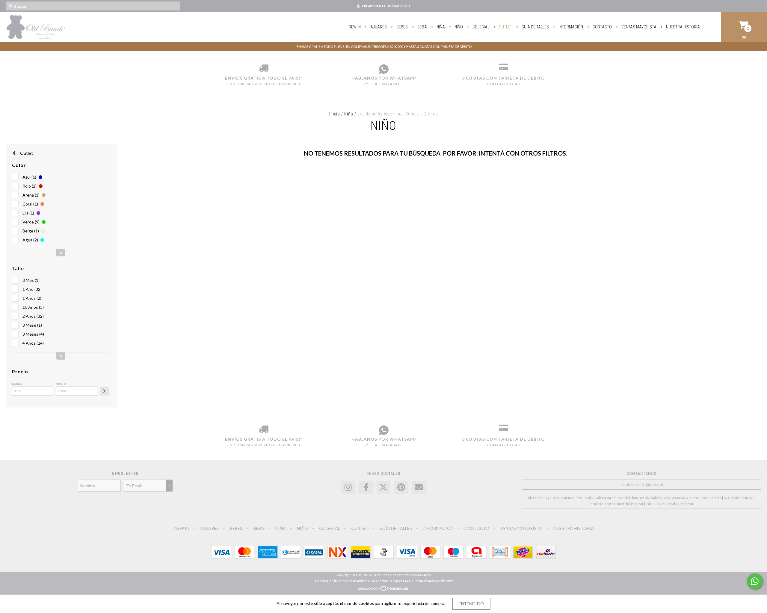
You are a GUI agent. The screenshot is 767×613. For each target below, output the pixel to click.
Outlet (26, 153)
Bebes (401, 27)
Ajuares (378, 27)
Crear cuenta (374, 6)
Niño (458, 27)
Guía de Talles (535, 27)
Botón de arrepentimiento (433, 581)
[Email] (419, 487)
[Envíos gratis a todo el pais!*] (263, 69)
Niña (440, 27)
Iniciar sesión (399, 6)
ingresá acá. (402, 581)
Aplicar (104, 391)
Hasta (61, 383)
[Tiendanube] (383, 590)
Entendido (471, 603)
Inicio (334, 114)
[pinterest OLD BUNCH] (401, 487)
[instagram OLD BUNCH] (348, 487)
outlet (505, 27)
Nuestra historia (682, 27)
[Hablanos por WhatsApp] (383, 69)
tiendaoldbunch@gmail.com (641, 484)
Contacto (602, 27)
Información (570, 27)
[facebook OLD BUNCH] (366, 487)
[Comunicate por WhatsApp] (755, 581)
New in (355, 27)
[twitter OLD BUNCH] (383, 487)
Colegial (480, 27)
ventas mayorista (638, 27)
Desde (17, 383)
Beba (421, 27)
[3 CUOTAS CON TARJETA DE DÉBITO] (503, 69)
